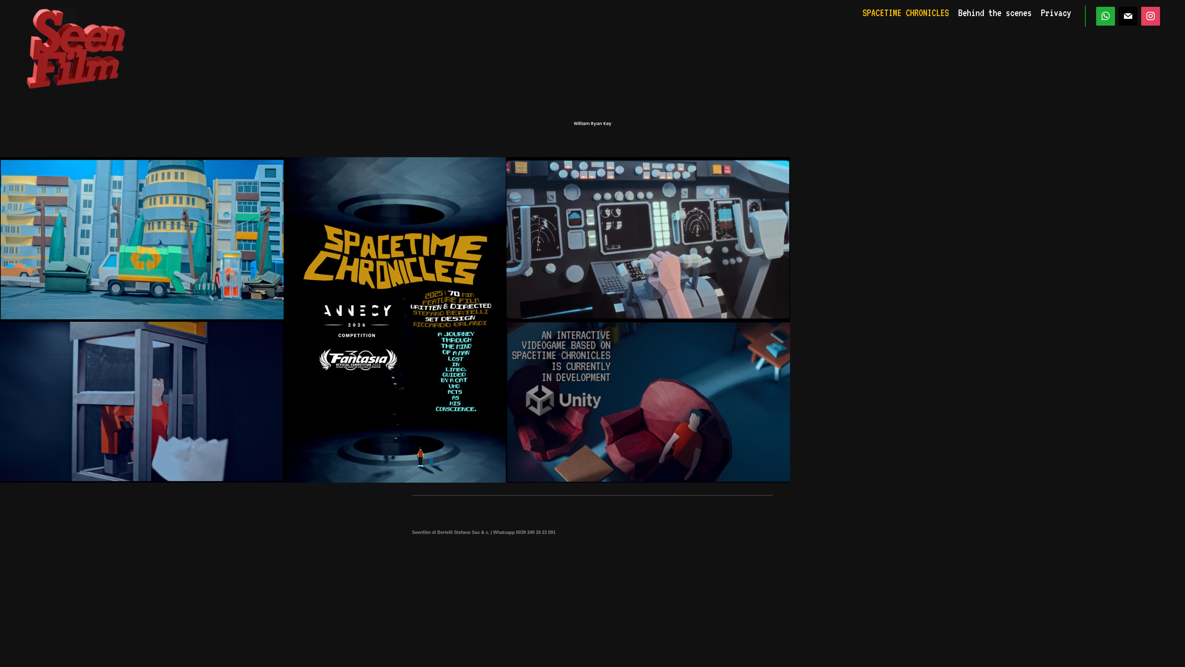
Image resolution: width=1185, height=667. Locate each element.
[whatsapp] (1105, 15)
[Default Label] (1128, 15)
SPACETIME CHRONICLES (906, 12)
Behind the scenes (995, 12)
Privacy (1056, 12)
